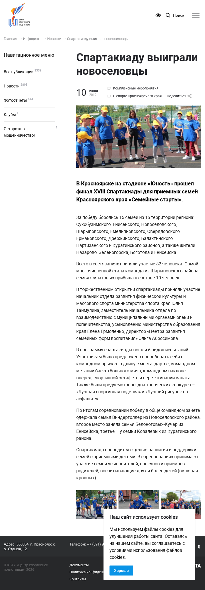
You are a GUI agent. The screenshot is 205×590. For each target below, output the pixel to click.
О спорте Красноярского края (137, 96)
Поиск (178, 15)
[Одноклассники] (199, 547)
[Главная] (19, 15)
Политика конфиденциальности (96, 572)
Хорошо (121, 570)
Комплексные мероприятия (135, 88)
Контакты (78, 579)
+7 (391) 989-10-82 (102, 544)
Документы (79, 565)
